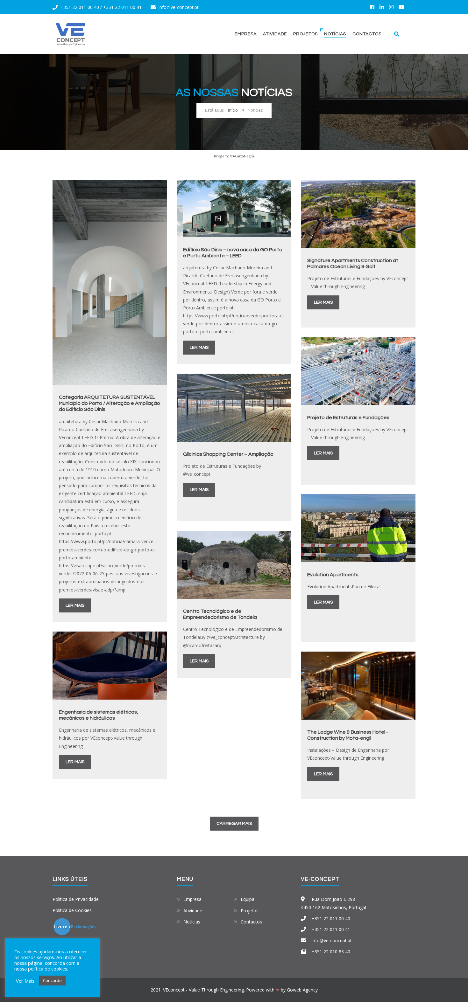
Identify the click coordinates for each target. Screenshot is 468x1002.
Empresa (246, 34)
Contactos (366, 34)
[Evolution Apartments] (358, 528)
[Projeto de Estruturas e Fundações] (358, 371)
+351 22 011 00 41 (122, 7)
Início (233, 110)
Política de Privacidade (76, 899)
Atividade (275, 34)
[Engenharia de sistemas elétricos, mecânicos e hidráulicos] (110, 666)
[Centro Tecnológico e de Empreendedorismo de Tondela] (234, 565)
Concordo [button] (52, 980)
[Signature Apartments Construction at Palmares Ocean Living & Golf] (358, 214)
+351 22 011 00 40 (79, 7)
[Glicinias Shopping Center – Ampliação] (234, 408)
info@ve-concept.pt (179, 7)
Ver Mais (25, 981)
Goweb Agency (302, 990)
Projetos (305, 34)
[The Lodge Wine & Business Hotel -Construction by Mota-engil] (358, 686)
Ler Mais (75, 605)
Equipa (247, 899)
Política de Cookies (72, 910)
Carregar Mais (234, 823)
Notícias (335, 34)
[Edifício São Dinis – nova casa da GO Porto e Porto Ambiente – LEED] (234, 208)
